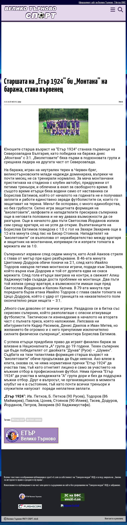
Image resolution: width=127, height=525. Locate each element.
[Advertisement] (63, 47)
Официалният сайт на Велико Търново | (97, 2)
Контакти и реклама (114, 518)
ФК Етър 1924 (18, 420)
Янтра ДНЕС (120, 2)
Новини (121, 102)
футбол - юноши (34, 420)
